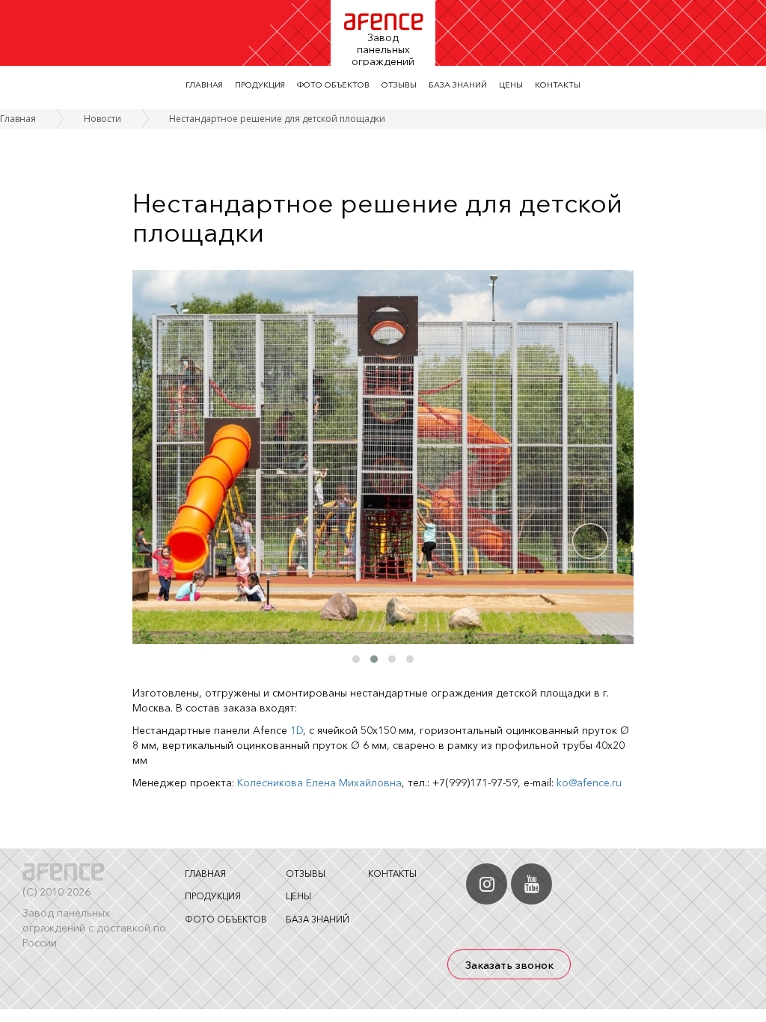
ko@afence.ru (589, 782)
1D (296, 730)
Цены (511, 84)
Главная (204, 84)
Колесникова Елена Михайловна (319, 782)
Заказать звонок (509, 965)
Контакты (557, 84)
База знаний (458, 84)
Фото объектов (333, 84)
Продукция (260, 84)
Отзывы (399, 84)
